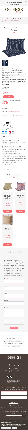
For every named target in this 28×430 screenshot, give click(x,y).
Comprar (8, 96)
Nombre (5, 278)
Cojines (20, 18)
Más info (14, 428)
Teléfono (6, 300)
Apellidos (6, 286)
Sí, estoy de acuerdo (5, 428)
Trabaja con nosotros (14, 416)
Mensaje (5, 307)
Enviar (14, 328)
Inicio (3, 18)
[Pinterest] (10, 132)
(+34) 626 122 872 (15, 4)
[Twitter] (6, 132)
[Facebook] (3, 132)
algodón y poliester (13, 111)
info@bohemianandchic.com (15, 2)
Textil (14, 18)
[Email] (13, 132)
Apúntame (14, 402)
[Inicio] (14, 10)
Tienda (9, 18)
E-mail (5, 293)
